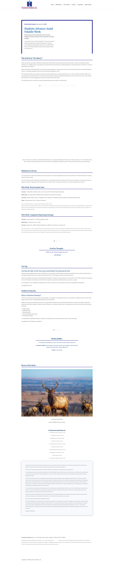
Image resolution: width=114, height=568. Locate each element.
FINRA (55, 540)
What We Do (59, 4)
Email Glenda (69, 537)
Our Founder (66, 4)
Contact (74, 4)
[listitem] (57, 160)
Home (52, 4)
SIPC (57, 540)
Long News (80, 4)
